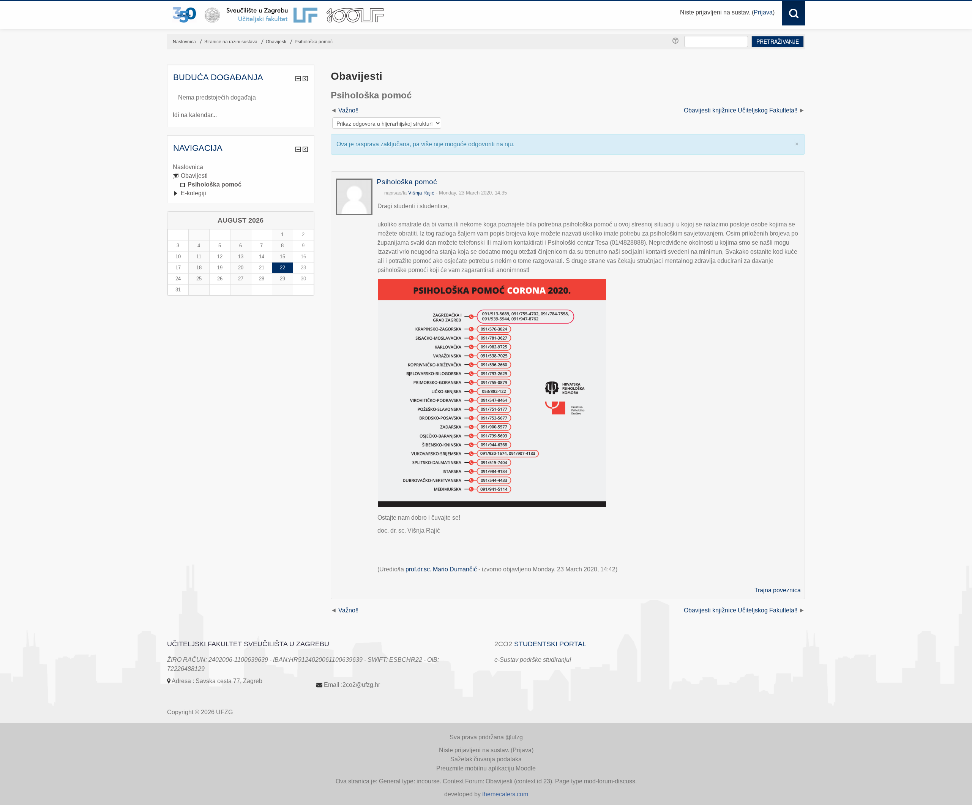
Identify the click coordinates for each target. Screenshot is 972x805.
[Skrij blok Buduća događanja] (298, 79)
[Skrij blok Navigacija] (298, 149)
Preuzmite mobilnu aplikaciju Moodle (486, 768)
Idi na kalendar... (195, 115)
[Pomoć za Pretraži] (676, 41)
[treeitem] (241, 167)
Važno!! (348, 110)
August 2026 (241, 220)
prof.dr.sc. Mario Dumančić (441, 569)
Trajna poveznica (777, 590)
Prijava (763, 12)
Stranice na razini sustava (230, 41)
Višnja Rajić (421, 193)
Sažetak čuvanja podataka (486, 759)
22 (282, 267)
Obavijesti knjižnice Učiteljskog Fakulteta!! (740, 110)
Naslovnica (188, 167)
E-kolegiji (193, 193)
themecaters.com (505, 794)
